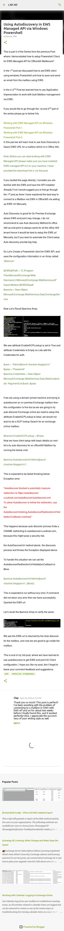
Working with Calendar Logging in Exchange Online (27, 895)
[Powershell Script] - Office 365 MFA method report (27, 813)
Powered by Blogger (34, 926)
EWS (6, 674)
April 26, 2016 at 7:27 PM (30, 698)
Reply (17, 723)
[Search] (60, 4)
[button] (5, 42)
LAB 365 (12, 4)
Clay (16, 698)
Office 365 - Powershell (23, 674)
